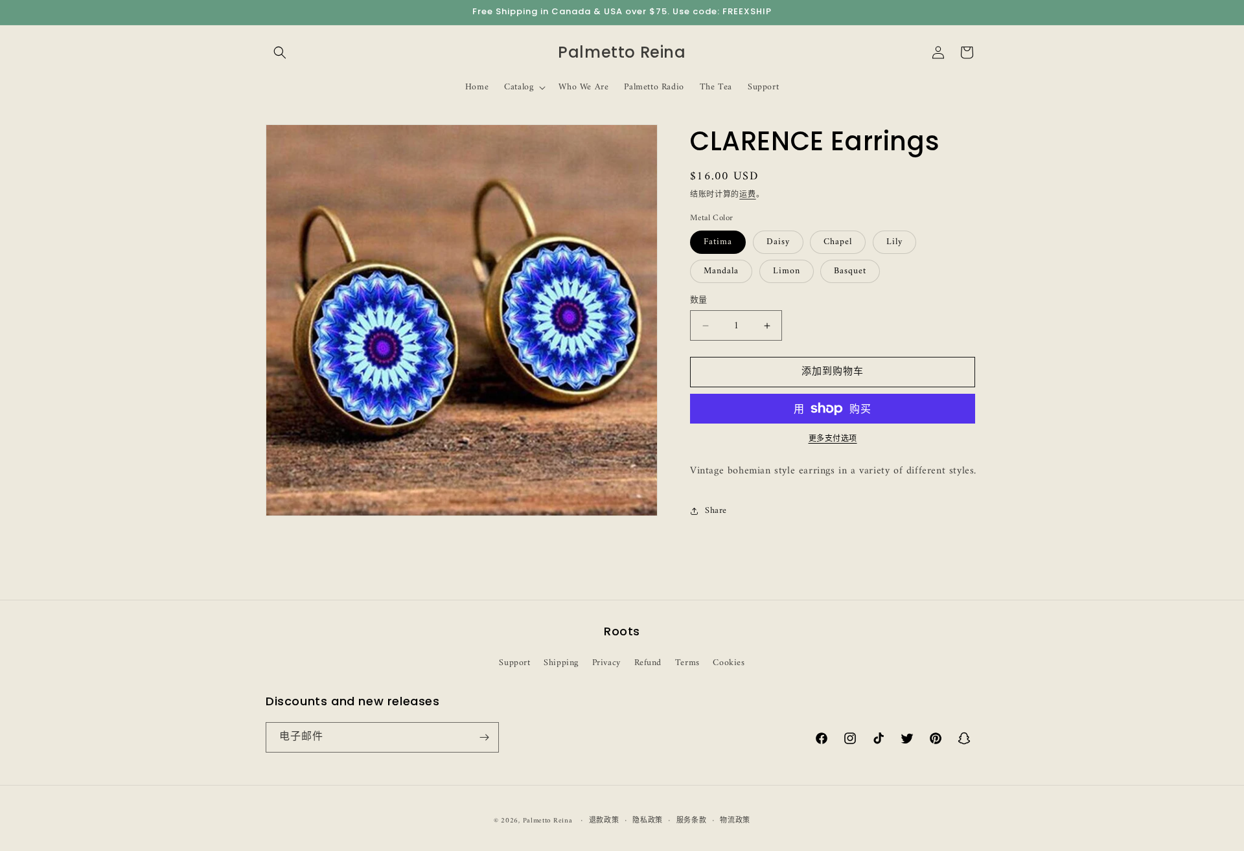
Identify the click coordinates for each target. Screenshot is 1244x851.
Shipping (561, 663)
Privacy (606, 663)
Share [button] (716, 511)
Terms (687, 663)
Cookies (728, 663)
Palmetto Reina (548, 821)
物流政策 (735, 821)
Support (514, 663)
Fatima (718, 242)
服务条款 (691, 821)
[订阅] (484, 737)
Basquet (850, 271)
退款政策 (604, 821)
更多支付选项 (833, 440)
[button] (280, 52)
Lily (894, 242)
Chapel (838, 242)
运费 (747, 195)
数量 (699, 300)
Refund (648, 663)
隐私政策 (647, 821)
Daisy (778, 242)
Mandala (721, 271)
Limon (786, 271)
